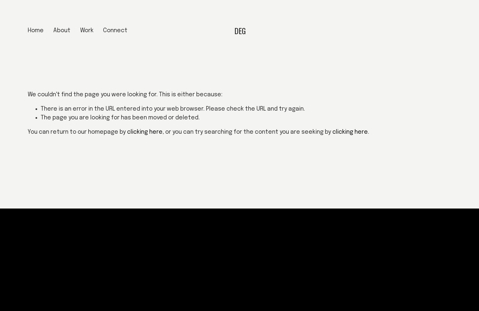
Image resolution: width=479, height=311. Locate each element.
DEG (240, 30)
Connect (115, 31)
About (61, 31)
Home (36, 31)
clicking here (145, 132)
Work (87, 31)
